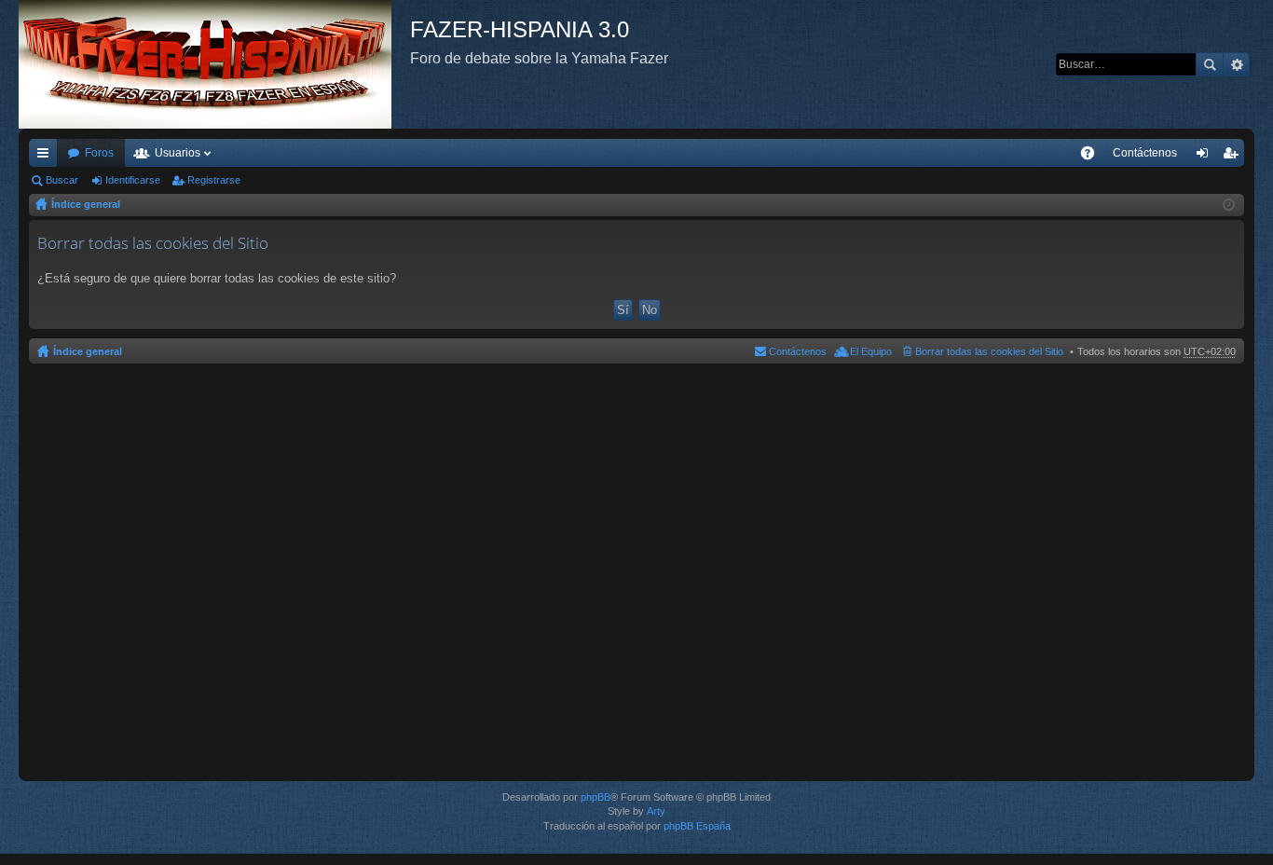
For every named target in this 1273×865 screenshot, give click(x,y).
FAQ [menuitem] (1094, 156)
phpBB (595, 797)
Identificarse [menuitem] (1206, 156)
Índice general (85, 204)
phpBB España (697, 825)
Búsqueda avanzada (1236, 64)
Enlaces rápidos (46, 156)
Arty (656, 811)
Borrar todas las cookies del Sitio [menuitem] (989, 351)
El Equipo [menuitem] (871, 351)
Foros (99, 152)
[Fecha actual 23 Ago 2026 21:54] (1229, 205)
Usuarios (177, 152)
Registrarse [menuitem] (1234, 156)
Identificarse (132, 179)
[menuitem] (1145, 153)
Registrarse (213, 179)
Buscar (1210, 64)
